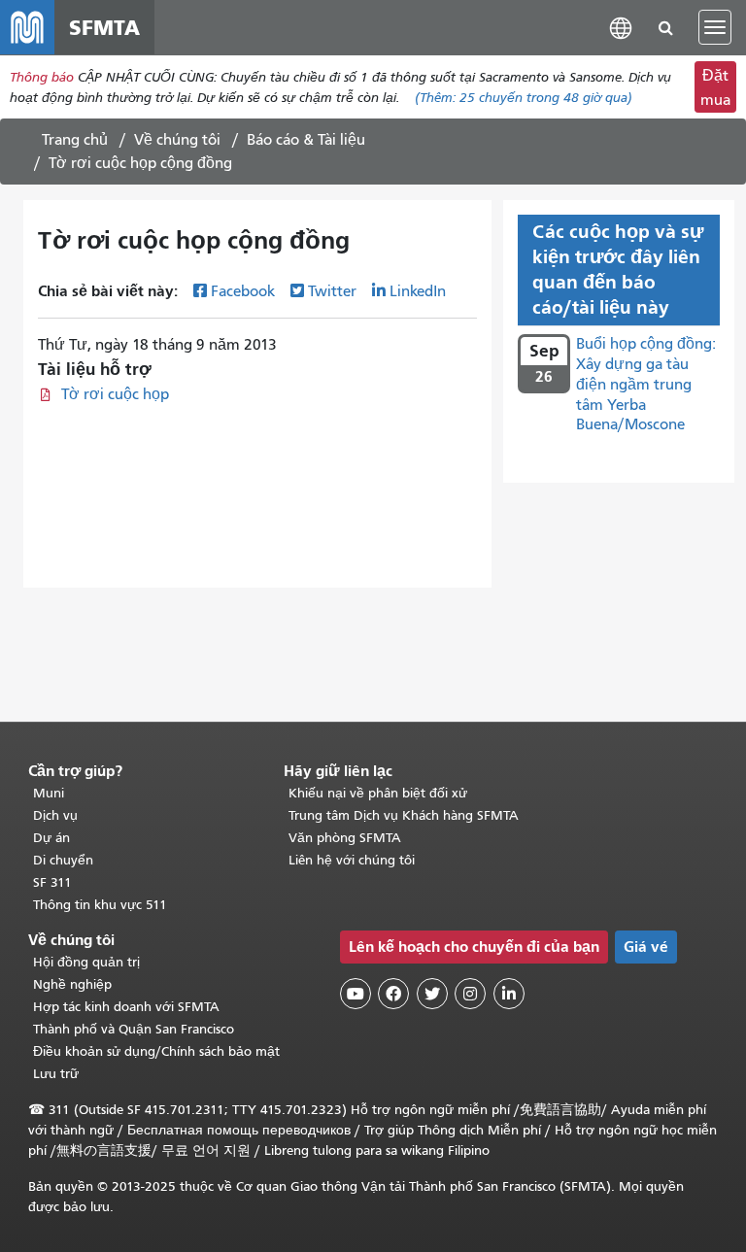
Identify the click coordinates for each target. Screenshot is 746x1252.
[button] (620, 27)
